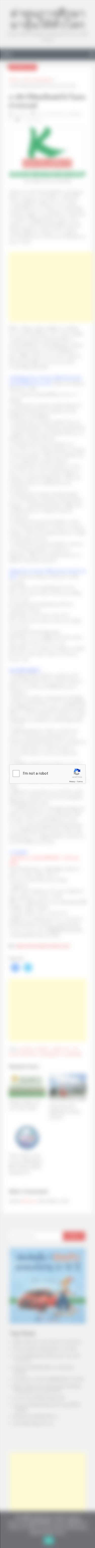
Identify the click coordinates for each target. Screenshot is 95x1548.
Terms (80, 781)
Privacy (72, 781)
